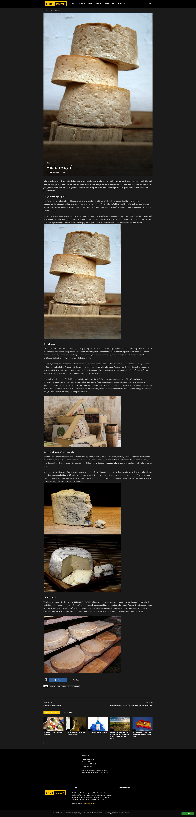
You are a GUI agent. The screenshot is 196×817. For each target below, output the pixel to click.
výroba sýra (75, 686)
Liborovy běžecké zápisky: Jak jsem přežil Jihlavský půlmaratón (131, 706)
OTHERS (120, 3)
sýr (69, 686)
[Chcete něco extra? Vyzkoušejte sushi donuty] (53, 724)
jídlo (59, 686)
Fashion (82, 3)
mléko (64, 686)
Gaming (99, 3)
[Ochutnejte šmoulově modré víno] (98, 724)
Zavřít (188, 813)
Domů (45, 10)
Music (73, 3)
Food (50, 10)
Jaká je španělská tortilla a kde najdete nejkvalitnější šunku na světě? (142, 734)
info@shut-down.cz (89, 804)
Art (113, 3)
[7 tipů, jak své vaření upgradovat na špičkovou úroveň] (76, 724)
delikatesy (52, 686)
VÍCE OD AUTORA (66, 713)
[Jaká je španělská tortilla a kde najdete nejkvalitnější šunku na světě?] (143, 724)
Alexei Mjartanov (54, 172)
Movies (90, 3)
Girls (107, 3)
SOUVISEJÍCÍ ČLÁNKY (51, 713)
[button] (150, 4)
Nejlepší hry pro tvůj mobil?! (52, 706)
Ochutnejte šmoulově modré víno (98, 732)
